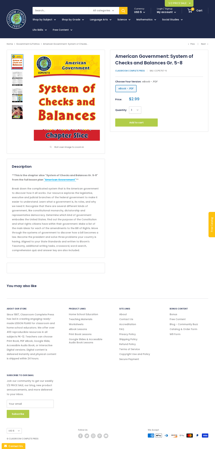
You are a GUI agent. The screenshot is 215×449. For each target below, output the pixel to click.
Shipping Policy (128, 339)
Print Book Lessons (80, 334)
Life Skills (38, 30)
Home (10, 43)
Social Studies (170, 19)
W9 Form (175, 334)
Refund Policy (127, 344)
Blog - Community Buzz (184, 324)
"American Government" (60, 179)
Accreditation (127, 324)
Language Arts (99, 19)
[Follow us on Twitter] (86, 435)
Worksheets (76, 324)
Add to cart (136, 122)
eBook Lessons (78, 329)
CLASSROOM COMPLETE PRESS (130, 70)
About (123, 314)
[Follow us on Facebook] (80, 435)
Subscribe (18, 414)
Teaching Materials (80, 319)
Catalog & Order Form (183, 329)
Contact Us (126, 319)
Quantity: (121, 110)
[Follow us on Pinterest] (99, 435)
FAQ (121, 329)
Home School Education (83, 314)
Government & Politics (28, 43)
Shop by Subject (42, 19)
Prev (192, 43)
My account (165, 12)
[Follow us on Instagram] (93, 435)
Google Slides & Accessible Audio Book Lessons (85, 341)
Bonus (173, 314)
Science (122, 19)
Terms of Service (129, 349)
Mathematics (144, 19)
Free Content (61, 30)
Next (203, 43)
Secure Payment (129, 359)
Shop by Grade (71, 19)
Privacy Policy (127, 334)
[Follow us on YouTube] (106, 435)
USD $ (11, 430)
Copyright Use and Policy (134, 354)
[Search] (123, 10)
